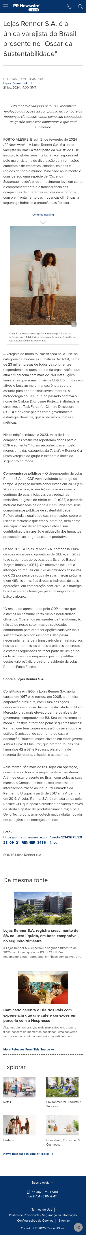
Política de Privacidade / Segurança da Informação (43, 1215)
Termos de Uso (42, 1209)
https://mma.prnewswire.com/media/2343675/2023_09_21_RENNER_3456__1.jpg (42, 840)
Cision (51, 1228)
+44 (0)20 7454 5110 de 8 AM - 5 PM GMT (43, 1194)
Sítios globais (41, 1182)
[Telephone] (69, 6)
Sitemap (64, 1220)
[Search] (80, 6)
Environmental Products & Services (64, 1104)
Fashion (8, 1140)
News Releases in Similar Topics (26, 1154)
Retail (7, 1102)
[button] (43, 275)
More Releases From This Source (26, 1049)
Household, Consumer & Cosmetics (63, 1142)
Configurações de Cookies (35, 1220)
